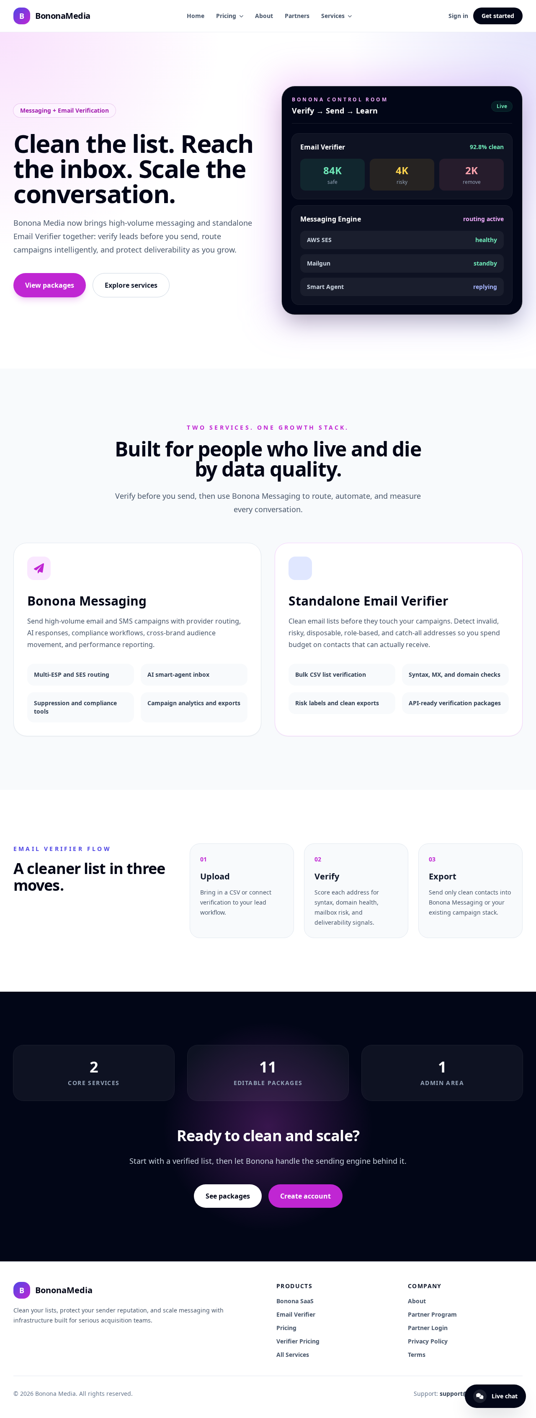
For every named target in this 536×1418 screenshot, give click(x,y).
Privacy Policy (428, 1341)
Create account (305, 1196)
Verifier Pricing (298, 1341)
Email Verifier (295, 1314)
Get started (498, 16)
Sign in (458, 16)
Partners (297, 16)
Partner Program (432, 1314)
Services (333, 16)
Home (195, 16)
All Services (292, 1355)
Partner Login (428, 1328)
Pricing (226, 16)
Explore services (131, 285)
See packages (228, 1196)
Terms (416, 1355)
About (264, 16)
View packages (49, 285)
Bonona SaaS (295, 1301)
